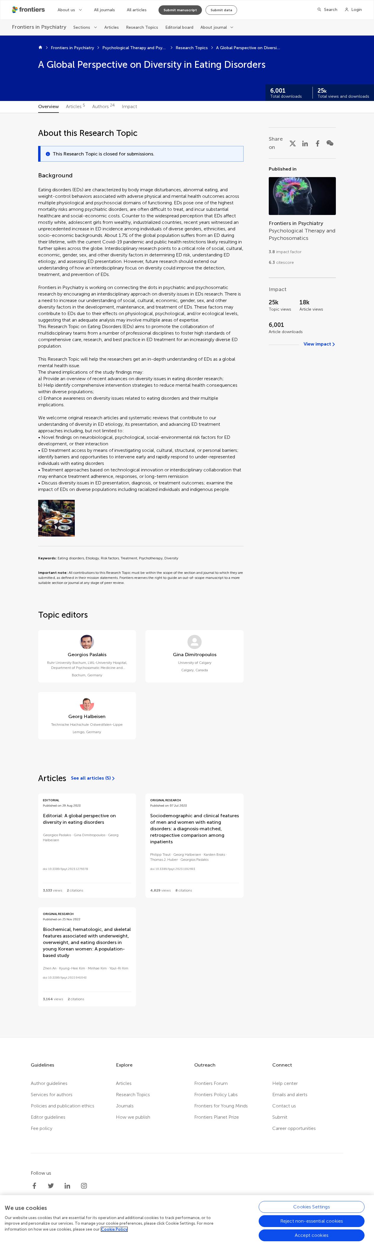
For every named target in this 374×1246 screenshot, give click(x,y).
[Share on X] (293, 143)
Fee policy (41, 1128)
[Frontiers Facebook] (34, 1185)
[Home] (40, 48)
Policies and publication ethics (62, 1106)
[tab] (48, 107)
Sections (81, 27)
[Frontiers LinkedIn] (67, 1185)
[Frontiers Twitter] (50, 1185)
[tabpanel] (187, 575)
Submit (279, 1117)
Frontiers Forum (211, 1083)
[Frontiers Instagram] (84, 1185)
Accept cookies (311, 1235)
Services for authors (51, 1094)
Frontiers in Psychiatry (72, 47)
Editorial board (179, 27)
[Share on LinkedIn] (305, 143)
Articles (111, 27)
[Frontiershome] (29, 9)
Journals (125, 1106)
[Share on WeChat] (330, 143)
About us (66, 9)
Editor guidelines (48, 1117)
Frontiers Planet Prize (216, 1117)
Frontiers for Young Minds (221, 1106)
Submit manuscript (180, 10)
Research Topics (142, 27)
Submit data (221, 10)
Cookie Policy (114, 1229)
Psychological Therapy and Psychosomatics (134, 47)
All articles (137, 9)
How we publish (133, 1117)
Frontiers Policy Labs (216, 1094)
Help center (285, 1083)
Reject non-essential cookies (311, 1221)
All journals (104, 9)
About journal (213, 27)
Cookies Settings (311, 1207)
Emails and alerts (289, 1094)
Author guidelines (49, 1083)
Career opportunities (294, 1128)
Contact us (284, 1106)
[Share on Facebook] (317, 143)
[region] (187, 1220)
